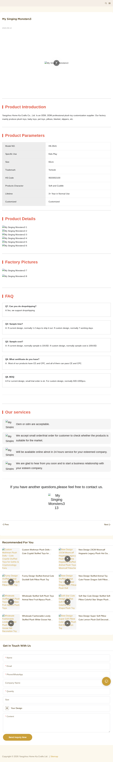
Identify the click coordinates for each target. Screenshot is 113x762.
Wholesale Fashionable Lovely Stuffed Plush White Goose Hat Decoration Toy (36, 618)
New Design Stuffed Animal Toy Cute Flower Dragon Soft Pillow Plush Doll (93, 578)
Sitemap (54, 756)
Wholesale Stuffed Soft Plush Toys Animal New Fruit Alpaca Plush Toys (38, 598)
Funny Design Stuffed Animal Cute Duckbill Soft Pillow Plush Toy (38, 578)
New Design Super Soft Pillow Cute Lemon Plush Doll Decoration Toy (95, 618)
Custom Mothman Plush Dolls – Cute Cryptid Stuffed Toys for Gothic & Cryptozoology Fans (36, 551)
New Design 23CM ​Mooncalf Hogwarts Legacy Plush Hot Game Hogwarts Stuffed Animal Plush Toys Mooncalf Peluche (95, 551)
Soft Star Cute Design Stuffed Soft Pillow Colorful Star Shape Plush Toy (94, 598)
